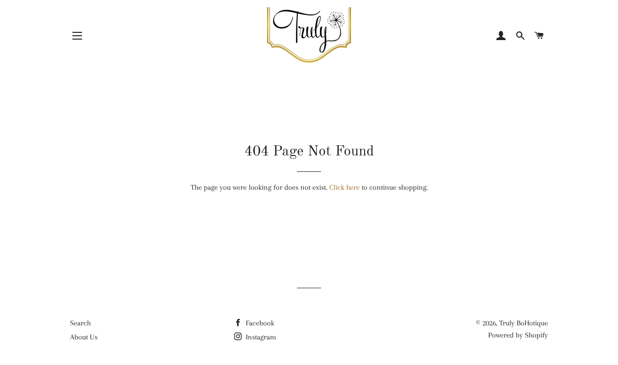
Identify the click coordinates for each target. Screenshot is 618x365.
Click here (344, 187)
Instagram (260, 337)
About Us (84, 337)
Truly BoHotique (523, 323)
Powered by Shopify (518, 335)
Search (80, 323)
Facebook (259, 323)
